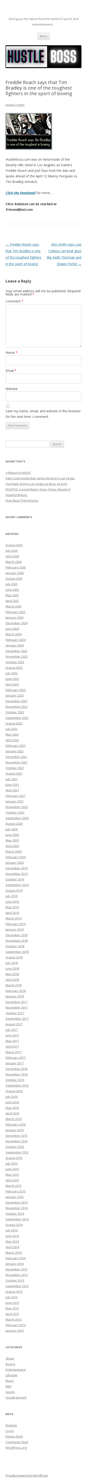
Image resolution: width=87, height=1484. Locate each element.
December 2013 (16, 1269)
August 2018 (14, 957)
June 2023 (12, 679)
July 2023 (12, 673)
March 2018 (14, 985)
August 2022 (14, 723)
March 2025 (14, 606)
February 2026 (16, 567)
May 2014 (12, 1241)
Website (12, 388)
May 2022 (12, 734)
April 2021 (12, 790)
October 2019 (15, 879)
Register (11, 1425)
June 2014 (12, 1236)
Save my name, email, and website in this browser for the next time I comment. (43, 414)
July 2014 (12, 1230)
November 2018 (17, 940)
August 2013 (14, 1291)
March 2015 (14, 1186)
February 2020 (16, 857)
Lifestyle (11, 1375)
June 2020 (12, 835)
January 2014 (15, 1264)
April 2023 (12, 684)
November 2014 (17, 1208)
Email (11, 370)
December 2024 (16, 623)
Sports (10, 1392)
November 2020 (17, 807)
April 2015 (12, 1180)
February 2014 (16, 1258)
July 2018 (12, 963)
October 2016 (15, 1080)
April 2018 (12, 979)
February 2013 (16, 1325)
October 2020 (15, 812)
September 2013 (17, 1286)
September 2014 (17, 1219)
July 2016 (12, 1096)
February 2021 (16, 796)
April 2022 (12, 740)
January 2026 (15, 573)
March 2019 (14, 918)
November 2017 (17, 1007)
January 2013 (15, 1330)
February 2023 (16, 690)
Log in (10, 1431)
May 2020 (12, 840)
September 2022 (17, 718)
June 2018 (12, 968)
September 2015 (17, 1152)
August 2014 (14, 1225)
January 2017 (15, 1063)
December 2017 (16, 1002)
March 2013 (14, 1319)
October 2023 (15, 662)
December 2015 (16, 1135)
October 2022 (15, 712)
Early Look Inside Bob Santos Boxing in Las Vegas (40, 478)
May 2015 (12, 1174)
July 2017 (12, 1030)
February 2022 (16, 746)
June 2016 (12, 1102)
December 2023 (16, 651)
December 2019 (16, 868)
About (10, 1358)
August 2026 (14, 545)
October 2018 (15, 946)
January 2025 (15, 617)
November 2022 (17, 707)
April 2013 (12, 1314)
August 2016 (14, 1091)
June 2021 (12, 785)
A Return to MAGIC (18, 473)
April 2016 (12, 1113)
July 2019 (12, 896)
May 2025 (12, 595)
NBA (8, 1386)
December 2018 (16, 935)
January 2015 (15, 1197)
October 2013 (15, 1280)
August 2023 (14, 668)
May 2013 (12, 1308)
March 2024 (14, 634)
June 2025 (12, 590)
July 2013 (12, 1297)
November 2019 (17, 874)
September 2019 (17, 885)
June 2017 (12, 1035)
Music (10, 1381)
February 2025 (16, 612)
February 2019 (16, 924)
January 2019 (15, 929)
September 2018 (17, 952)
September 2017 (17, 1018)
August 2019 (14, 890)
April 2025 (12, 601)
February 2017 (16, 1057)
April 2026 (12, 556)
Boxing (10, 1364)
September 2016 (17, 1085)
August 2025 (14, 578)
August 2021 (14, 773)
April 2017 (12, 1046)
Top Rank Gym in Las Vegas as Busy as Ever (36, 484)
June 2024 (12, 629)
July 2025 (12, 584)
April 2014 (12, 1247)
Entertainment (16, 1369)
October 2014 (15, 1213)
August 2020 (14, 824)
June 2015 (12, 1169)
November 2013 (17, 1275)
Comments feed (17, 1442)
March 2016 (14, 1119)
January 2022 (15, 751)
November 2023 (17, 656)
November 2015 (17, 1141)
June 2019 (12, 901)
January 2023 (15, 695)
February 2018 (16, 991)
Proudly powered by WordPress (27, 1476)
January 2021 (15, 801)
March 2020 (14, 851)
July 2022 (12, 729)
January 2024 (15, 645)
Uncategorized (16, 1397)
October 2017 (15, 1013)
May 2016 (12, 1108)
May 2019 (12, 907)
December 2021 (16, 757)
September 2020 (17, 818)
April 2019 (12, 913)
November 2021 (17, 762)
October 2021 (15, 768)
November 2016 (17, 1074)
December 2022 (16, 701)
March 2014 (14, 1252)
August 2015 (14, 1158)
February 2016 (16, 1124)
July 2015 (12, 1163)
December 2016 (16, 1069)
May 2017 (12, 1041)
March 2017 (14, 1052)
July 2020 (12, 829)
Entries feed (14, 1436)
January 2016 (15, 1130)
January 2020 (15, 863)
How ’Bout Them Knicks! (22, 500)
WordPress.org (16, 1447)
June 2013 (12, 1303)
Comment (14, 301)
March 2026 (14, 562)
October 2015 (15, 1147)
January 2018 (15, 996)
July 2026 (12, 551)
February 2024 (16, 640)
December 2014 (16, 1202)
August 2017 (14, 1024)
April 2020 (12, 846)
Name (12, 352)
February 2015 (16, 1191)
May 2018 (12, 974)
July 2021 (12, 779)
